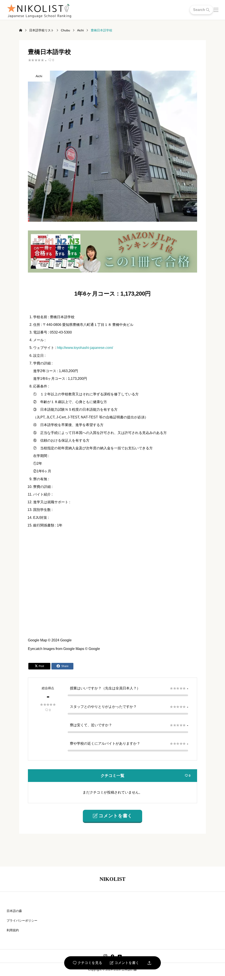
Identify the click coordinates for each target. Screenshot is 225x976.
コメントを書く (124, 963)
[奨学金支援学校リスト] (112, 271)
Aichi (39, 76)
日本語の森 (14, 911)
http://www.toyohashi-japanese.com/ (85, 348)
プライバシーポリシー (22, 920)
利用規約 (13, 930)
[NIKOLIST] (39, 10)
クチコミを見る (87, 963)
